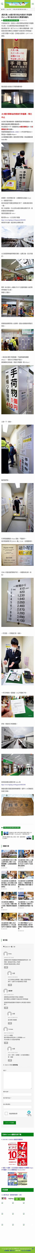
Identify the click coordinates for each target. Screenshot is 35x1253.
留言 (5, 1070)
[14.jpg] (17, 751)
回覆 (6, 967)
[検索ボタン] (2, 4)
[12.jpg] (17, 688)
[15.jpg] (17, 778)
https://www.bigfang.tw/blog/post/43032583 (13, 220)
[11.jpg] (17, 629)
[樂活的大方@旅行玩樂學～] (17, 4)
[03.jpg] (17, 283)
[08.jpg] (17, 476)
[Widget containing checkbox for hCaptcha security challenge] (18, 1113)
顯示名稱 (6, 1091)
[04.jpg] (17, 319)
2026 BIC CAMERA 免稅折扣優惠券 (13, 1139)
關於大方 (12, 1250)
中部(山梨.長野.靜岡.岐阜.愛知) (11, 20)
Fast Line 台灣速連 (26, 1250)
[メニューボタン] (33, 4)
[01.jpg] (17, 194)
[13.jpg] (17, 720)
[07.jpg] (17, 417)
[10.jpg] (17, 568)
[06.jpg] (17, 353)
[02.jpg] (17, 249)
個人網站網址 (6, 1104)
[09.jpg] (17, 534)
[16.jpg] (17, 818)
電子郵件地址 (7, 1098)
